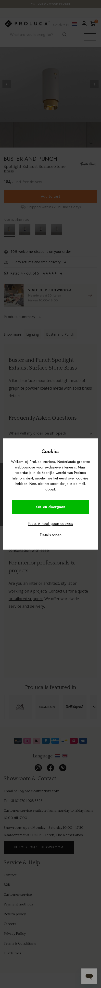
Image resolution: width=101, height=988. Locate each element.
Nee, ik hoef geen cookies (50, 523)
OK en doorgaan (50, 507)
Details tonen (51, 535)
